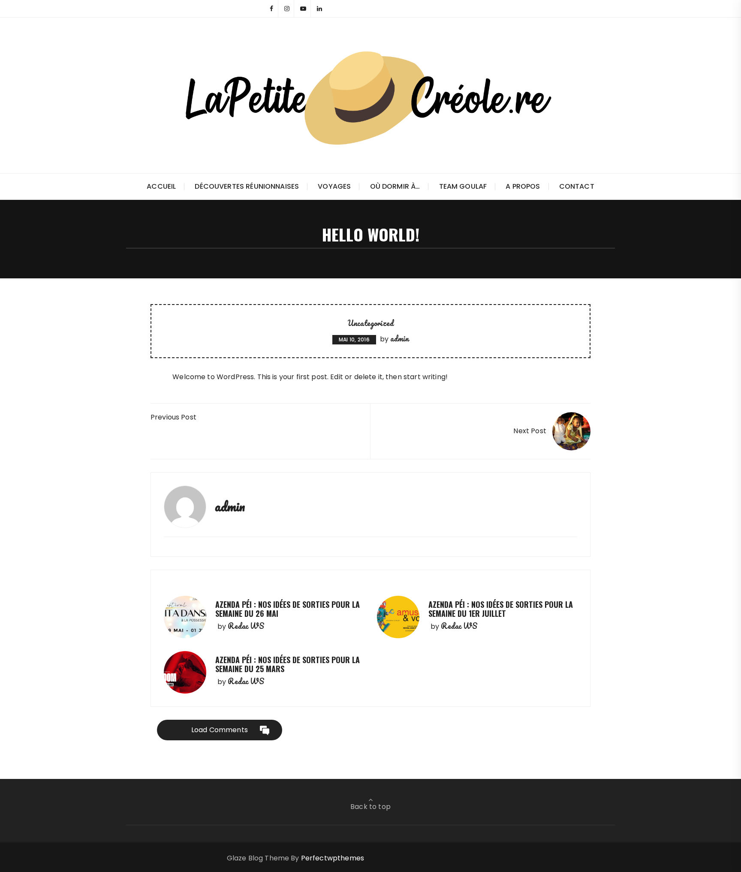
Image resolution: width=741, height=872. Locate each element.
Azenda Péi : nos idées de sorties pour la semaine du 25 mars (287, 664)
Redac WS (246, 626)
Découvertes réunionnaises (247, 186)
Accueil (161, 186)
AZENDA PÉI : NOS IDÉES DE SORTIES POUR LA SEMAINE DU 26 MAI (287, 609)
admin (399, 338)
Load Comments (219, 730)
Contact (576, 186)
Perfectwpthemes (332, 858)
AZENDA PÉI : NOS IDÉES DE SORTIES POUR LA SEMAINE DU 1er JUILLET (500, 609)
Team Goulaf (463, 186)
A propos (523, 186)
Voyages (334, 186)
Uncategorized (370, 323)
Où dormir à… (395, 186)
